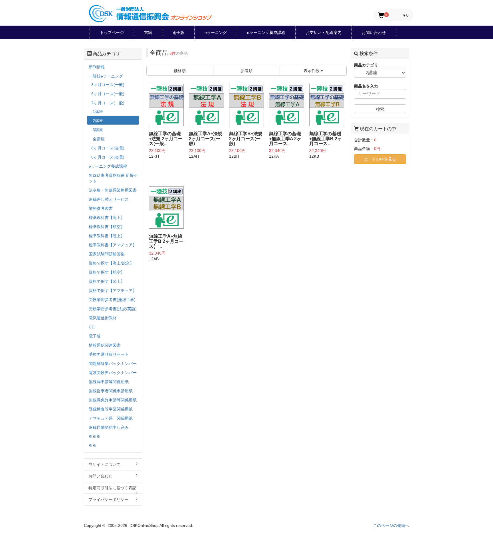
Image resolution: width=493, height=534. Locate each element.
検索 (380, 109)
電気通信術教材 (103, 318)
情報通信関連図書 (105, 345)
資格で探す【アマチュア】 (113, 290)
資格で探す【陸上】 (107, 281)
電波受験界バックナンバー (113, 372)
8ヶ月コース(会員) (107, 148)
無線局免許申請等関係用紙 (113, 400)
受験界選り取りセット (109, 354)
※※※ (95, 436)
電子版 (178, 32)
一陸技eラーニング (106, 76)
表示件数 (312, 70)
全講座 (99, 139)
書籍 (148, 32)
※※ (93, 445)
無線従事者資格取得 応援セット (113, 178)
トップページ (112, 32)
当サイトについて (104, 464)
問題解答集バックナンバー (113, 363)
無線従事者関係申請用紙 (111, 391)
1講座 (98, 111)
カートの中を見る (380, 159)
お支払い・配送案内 (324, 32)
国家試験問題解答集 (107, 254)
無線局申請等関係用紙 (109, 381)
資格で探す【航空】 (107, 272)
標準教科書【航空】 (107, 226)
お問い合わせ (374, 32)
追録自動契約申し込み (109, 427)
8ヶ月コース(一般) (107, 84)
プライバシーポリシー (108, 499)
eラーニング (216, 32)
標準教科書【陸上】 (107, 236)
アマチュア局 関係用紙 (111, 418)
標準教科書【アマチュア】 (113, 245)
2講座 (98, 120)
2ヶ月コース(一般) (107, 103)
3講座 (98, 129)
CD (91, 327)
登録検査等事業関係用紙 (111, 409)
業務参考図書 (101, 208)
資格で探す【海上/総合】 (111, 263)
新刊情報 (97, 67)
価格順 (180, 70)
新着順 (246, 70)
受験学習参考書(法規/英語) (113, 308)
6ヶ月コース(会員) (107, 157)
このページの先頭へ (391, 525)
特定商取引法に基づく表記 (112, 488)
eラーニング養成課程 (266, 32)
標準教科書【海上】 (107, 217)
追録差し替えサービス (109, 199)
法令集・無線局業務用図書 (113, 190)
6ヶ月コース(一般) (107, 94)
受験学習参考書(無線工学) (112, 299)
